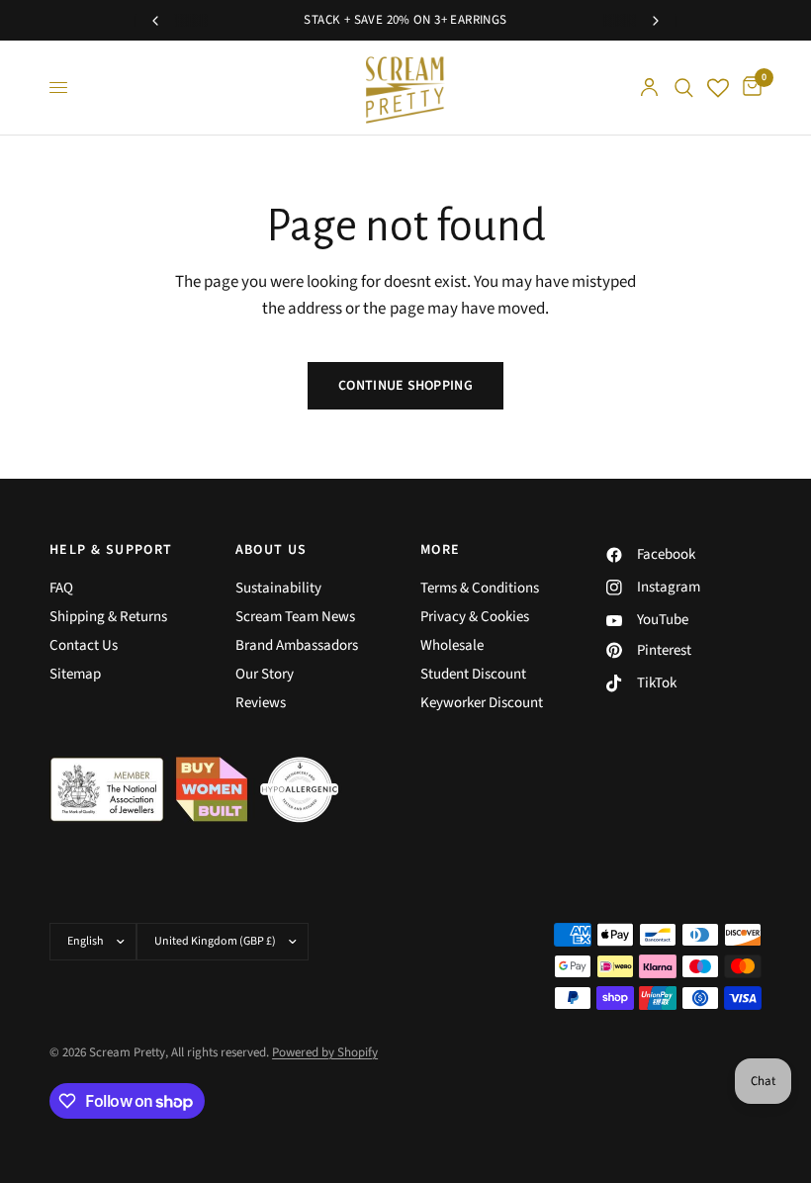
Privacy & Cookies (474, 616)
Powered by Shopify (325, 1052)
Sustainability (278, 588)
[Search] (684, 88)
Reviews (260, 702)
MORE (440, 550)
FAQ (61, 588)
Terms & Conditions (479, 588)
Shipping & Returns (108, 616)
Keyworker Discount (481, 702)
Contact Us (83, 645)
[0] (749, 88)
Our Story (264, 674)
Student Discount (473, 674)
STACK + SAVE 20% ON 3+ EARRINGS (405, 20)
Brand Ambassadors (296, 645)
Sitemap (75, 674)
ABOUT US (271, 550)
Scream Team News (295, 616)
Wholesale (452, 645)
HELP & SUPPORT (111, 550)
